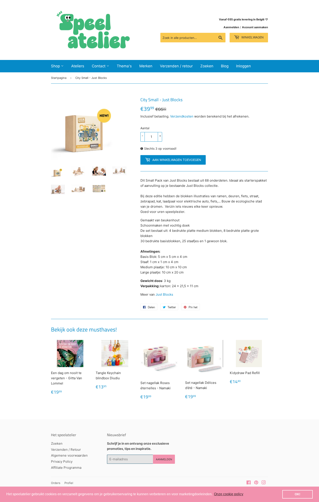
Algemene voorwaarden (69, 455)
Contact (99, 66)
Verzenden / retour (176, 66)
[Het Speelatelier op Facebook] (248, 483)
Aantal (144, 128)
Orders (55, 483)
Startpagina (58, 78)
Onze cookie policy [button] (228, 494)
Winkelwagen (252, 37)
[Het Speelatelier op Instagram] (263, 483)
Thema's (124, 66)
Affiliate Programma (66, 468)
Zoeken (206, 66)
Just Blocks (164, 294)
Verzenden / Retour (66, 449)
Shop (56, 66)
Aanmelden (231, 27)
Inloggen (243, 66)
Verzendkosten (181, 116)
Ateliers (77, 66)
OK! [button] (297, 494)
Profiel (68, 483)
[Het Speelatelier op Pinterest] (256, 483)
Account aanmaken (255, 27)
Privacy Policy (61, 461)
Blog (225, 66)
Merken (145, 66)
